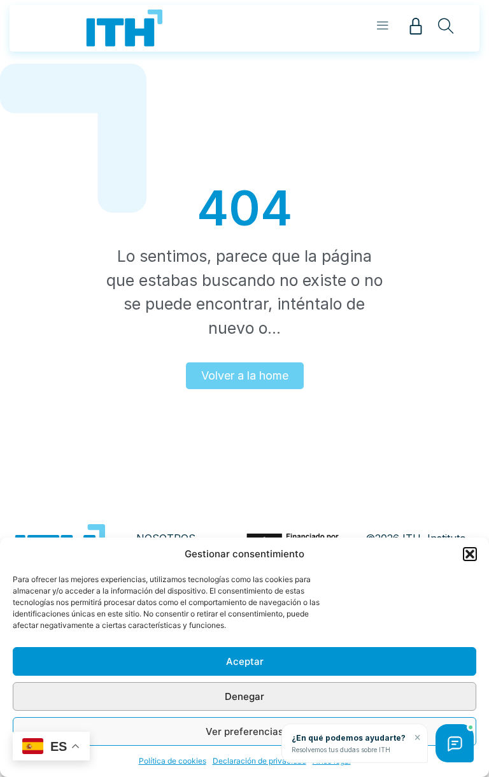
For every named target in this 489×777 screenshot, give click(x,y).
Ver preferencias (244, 731)
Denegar (244, 696)
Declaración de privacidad (259, 761)
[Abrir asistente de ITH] (455, 743)
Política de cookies (172, 761)
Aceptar (245, 661)
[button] (470, 554)
